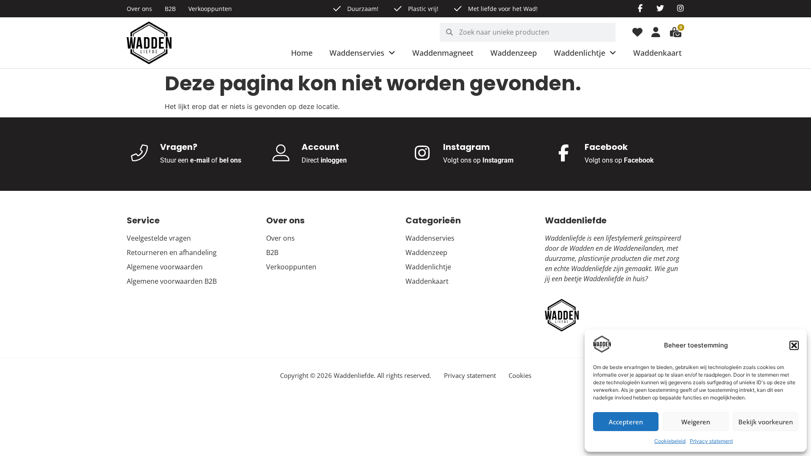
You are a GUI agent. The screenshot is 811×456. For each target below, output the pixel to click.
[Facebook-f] (640, 8)
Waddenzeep (513, 53)
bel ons (230, 160)
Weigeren (695, 422)
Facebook (639, 160)
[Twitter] (660, 8)
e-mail (200, 160)
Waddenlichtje (579, 53)
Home (302, 53)
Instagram (498, 160)
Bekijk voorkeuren (765, 422)
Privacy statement (711, 441)
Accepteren (626, 422)
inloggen (334, 160)
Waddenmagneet (443, 53)
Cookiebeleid (670, 441)
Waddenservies (356, 53)
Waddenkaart (657, 53)
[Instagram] (680, 8)
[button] (794, 345)
